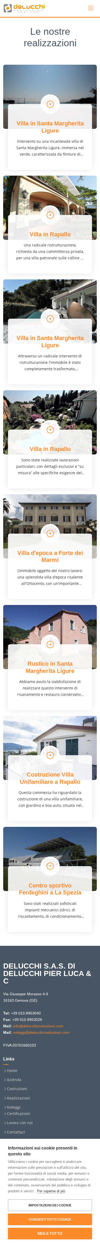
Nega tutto (50, 1234)
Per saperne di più (51, 1191)
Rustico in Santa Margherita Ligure (50, 667)
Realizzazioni (18, 1098)
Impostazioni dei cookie (50, 1205)
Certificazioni (18, 1114)
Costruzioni (17, 1089)
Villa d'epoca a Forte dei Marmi (50, 556)
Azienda (14, 1080)
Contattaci (16, 1132)
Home (12, 1071)
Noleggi (14, 1107)
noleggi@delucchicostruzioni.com (41, 1032)
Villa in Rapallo (50, 234)
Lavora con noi (20, 1123)
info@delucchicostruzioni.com (38, 1026)
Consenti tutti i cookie (50, 1219)
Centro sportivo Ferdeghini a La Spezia (50, 889)
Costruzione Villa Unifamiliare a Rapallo (50, 778)
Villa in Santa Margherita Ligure (50, 127)
